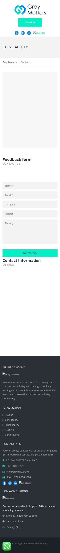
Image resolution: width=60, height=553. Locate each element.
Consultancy (11, 419)
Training (9, 429)
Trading (9, 414)
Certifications (12, 434)
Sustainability (12, 424)
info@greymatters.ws (23, 302)
